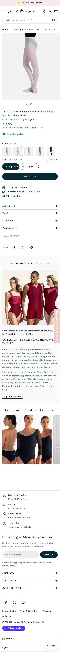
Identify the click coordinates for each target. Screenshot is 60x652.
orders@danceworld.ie (19, 517)
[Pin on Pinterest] (31, 247)
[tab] (21, 264)
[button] (57, 326)
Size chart (52, 159)
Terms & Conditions (29, 611)
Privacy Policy (9, 611)
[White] (17, 151)
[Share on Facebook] (14, 247)
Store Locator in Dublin (20, 527)
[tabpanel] (30, 334)
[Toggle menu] (4, 11)
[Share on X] (23, 247)
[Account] (50, 11)
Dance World (16, 622)
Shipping (18, 128)
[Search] (53, 20)
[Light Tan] (40, 151)
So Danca (13, 119)
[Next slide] (35, 104)
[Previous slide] (27, 104)
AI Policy (6, 616)
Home (5, 29)
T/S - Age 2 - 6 (11, 166)
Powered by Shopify (34, 622)
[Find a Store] (44, 11)
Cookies (47, 611)
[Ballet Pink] (28, 151)
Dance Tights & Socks (22, 29)
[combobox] (30, 20)
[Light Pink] (6, 151)
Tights (31, 119)
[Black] (51, 151)
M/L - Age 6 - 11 (29, 166)
